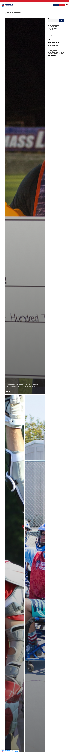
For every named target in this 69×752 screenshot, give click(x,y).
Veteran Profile (33, 386)
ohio (19, 386)
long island (9, 386)
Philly (22, 386)
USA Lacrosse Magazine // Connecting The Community (54, 42)
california (21, 384)
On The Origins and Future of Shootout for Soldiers (54, 45)
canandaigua (28, 384)
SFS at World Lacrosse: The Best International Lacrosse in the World (55, 38)
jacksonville (35, 384)
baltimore (12, 384)
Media (13, 386)
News (16, 386)
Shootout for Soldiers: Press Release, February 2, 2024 (55, 34)
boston (17, 384)
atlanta (8, 384)
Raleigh (26, 386)
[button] (66, 5)
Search (49, 18)
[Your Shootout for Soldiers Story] (25, 206)
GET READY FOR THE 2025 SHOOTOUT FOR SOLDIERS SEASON (55, 31)
